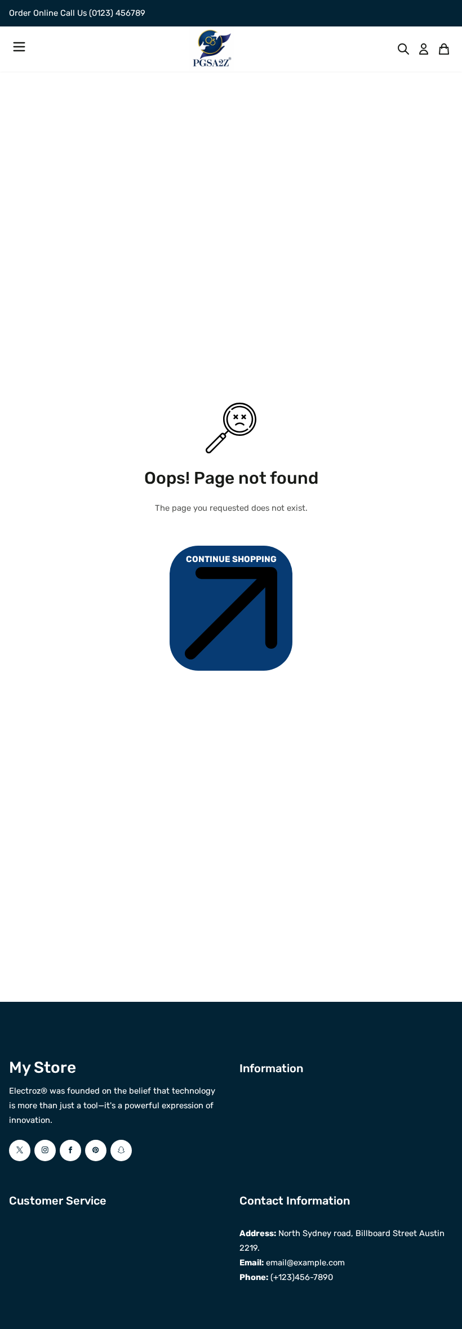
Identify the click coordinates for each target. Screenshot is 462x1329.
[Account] (423, 49)
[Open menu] (19, 49)
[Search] (403, 49)
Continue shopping (231, 559)
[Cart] (444, 49)
